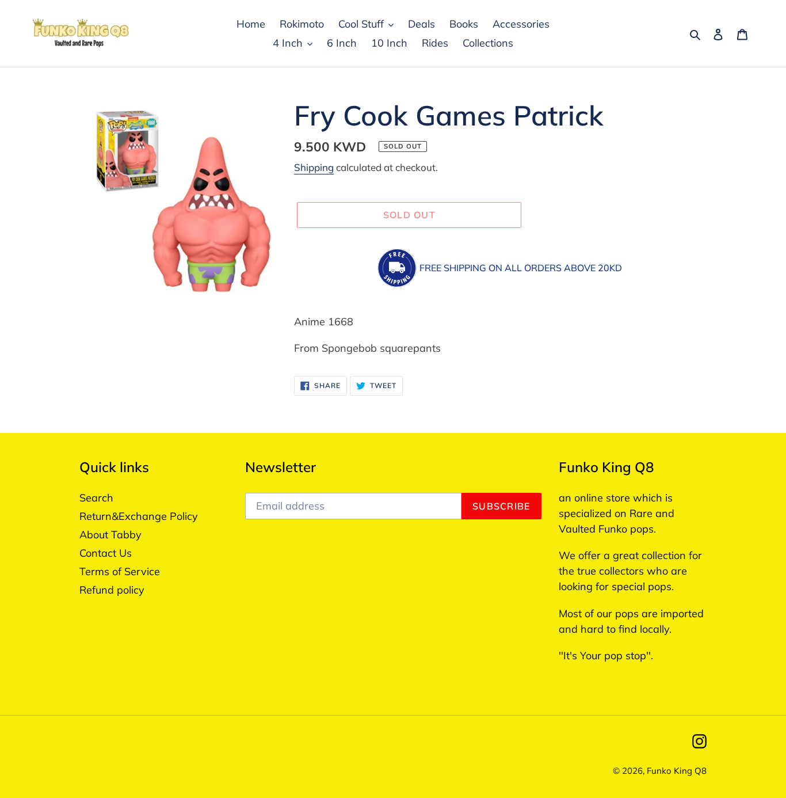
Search (96, 497)
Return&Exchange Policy (138, 516)
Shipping (314, 167)
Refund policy (111, 589)
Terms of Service (119, 571)
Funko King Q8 (677, 770)
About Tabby (110, 534)
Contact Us (105, 553)
